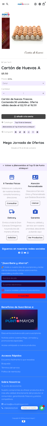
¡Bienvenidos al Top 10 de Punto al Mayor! (18, 127)
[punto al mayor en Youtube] (25, 253)
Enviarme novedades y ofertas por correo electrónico (22, 290)
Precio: (6, 79)
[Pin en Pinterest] (24, 132)
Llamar (35, 203)
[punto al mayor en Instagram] (22, 253)
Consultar (12, 203)
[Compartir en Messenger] (37, 132)
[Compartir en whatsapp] (28, 132)
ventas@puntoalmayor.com (14, 404)
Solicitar (12, 237)
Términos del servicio (10, 367)
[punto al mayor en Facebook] (19, 253)
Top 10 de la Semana (23, 122)
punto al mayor (29, 418)
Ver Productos (35, 237)
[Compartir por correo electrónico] (33, 132)
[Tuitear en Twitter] (20, 132)
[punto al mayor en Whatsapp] (28, 253)
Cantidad (5, 89)
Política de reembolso (10, 371)
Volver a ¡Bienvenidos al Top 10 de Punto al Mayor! (24, 167)
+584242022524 (9, 408)
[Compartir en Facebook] (15, 132)
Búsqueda (5, 363)
